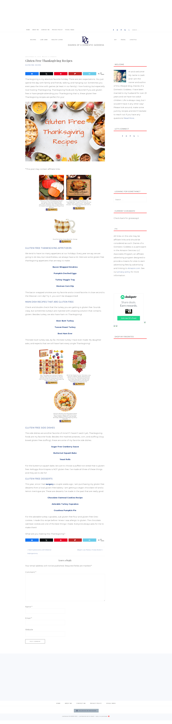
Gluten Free (29, 65)
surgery (50, 484)
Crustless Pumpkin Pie (65, 510)
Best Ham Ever (65, 333)
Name (28, 607)
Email (28, 618)
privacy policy (123, 272)
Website (29, 630)
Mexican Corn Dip (65, 286)
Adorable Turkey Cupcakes (65, 504)
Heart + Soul (94, 716)
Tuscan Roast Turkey (65, 327)
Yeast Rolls (65, 459)
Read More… (129, 118)
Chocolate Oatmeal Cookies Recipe (65, 498)
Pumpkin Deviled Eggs (65, 273)
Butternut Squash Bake (65, 453)
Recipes (38, 65)
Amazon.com (134, 268)
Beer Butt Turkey (65, 321)
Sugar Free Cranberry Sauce (65, 447)
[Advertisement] (86, 14)
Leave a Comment (50, 56)
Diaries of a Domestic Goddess (86, 41)
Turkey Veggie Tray (65, 280)
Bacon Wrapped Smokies (65, 267)
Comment (30, 572)
